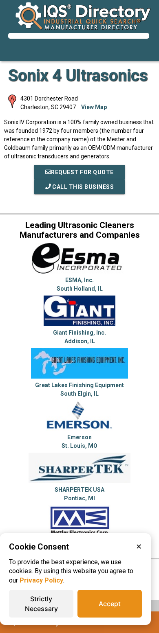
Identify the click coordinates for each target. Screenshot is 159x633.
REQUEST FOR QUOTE (82, 172)
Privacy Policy (41, 580)
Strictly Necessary (41, 604)
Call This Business (82, 187)
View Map (94, 107)
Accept (110, 604)
